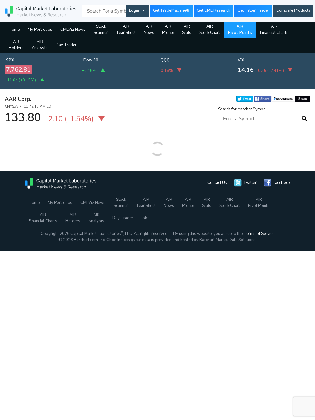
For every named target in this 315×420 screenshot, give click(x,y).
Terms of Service (259, 233)
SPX (10, 60)
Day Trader (66, 45)
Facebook (281, 182)
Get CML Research (213, 10)
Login (134, 10)
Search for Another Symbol (242, 109)
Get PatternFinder (253, 10)
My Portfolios (40, 29)
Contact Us (217, 182)
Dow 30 (90, 60)
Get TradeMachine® (171, 10)
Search (304, 118)
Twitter (250, 182)
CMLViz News (73, 29)
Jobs (145, 218)
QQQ (165, 60)
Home (14, 29)
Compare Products (293, 10)
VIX (241, 60)
